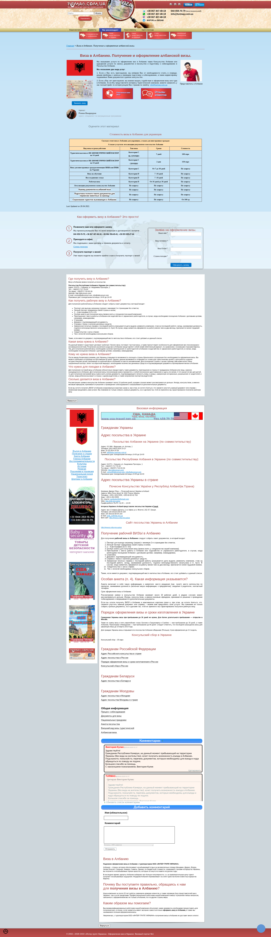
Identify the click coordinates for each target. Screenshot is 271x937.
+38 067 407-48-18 (156, 11)
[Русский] (176, 4)
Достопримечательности (82, 461)
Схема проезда (80, 247)
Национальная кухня (82, 474)
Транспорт (81, 476)
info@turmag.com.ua (182, 14)
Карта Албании (82, 456)
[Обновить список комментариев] (163, 741)
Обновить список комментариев (123, 802)
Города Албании (81, 459)
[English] (172, 4)
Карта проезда (148, 30)
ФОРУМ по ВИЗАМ (155, 20)
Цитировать (194, 770)
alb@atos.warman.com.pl (116, 452)
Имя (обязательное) (116, 813)
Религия (82, 469)
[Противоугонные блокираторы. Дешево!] (82, 506)
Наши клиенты (130, 30)
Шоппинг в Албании (81, 479)
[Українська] (180, 4)
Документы (92, 30)
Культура (82, 464)
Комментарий (112, 823)
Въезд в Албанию (82, 451)
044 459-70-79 (186, 11)
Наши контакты (75, 30)
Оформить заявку (181, 265)
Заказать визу (80, 103)
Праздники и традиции (82, 471)
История (81, 466)
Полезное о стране (82, 454)
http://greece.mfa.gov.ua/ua (111, 527)
